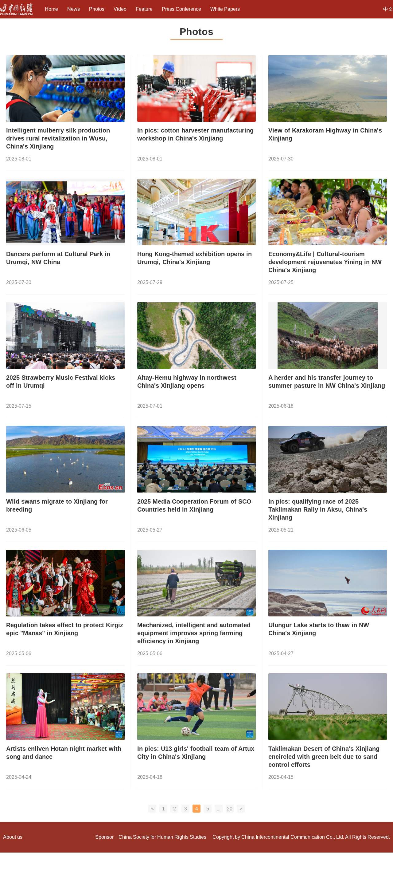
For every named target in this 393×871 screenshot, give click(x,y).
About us (12, 837)
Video (120, 9)
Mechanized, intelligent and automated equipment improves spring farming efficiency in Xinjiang (194, 633)
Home (51, 9)
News (73, 9)
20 (229, 808)
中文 (388, 9)
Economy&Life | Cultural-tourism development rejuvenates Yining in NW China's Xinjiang (325, 262)
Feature (144, 9)
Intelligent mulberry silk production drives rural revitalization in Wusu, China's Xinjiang (58, 138)
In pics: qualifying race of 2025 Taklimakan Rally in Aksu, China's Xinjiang (317, 509)
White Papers (225, 9)
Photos (96, 9)
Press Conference (181, 9)
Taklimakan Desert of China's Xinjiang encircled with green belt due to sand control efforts (323, 756)
